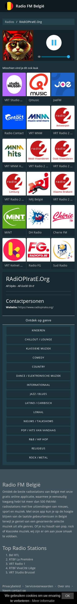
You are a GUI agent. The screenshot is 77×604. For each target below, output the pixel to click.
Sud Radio (60, 265)
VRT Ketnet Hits (15, 265)
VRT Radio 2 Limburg (19, 199)
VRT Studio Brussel (17, 100)
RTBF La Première (21, 559)
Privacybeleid (11, 586)
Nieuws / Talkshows (38, 421)
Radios (9, 22)
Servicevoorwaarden (39, 586)
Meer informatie (43, 601)
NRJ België (36, 199)
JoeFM (57, 100)
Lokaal (38, 412)
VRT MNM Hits (14, 166)
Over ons (64, 586)
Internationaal (38, 385)
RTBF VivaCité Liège (22, 568)
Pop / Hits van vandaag (38, 430)
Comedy (38, 357)
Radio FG (35, 265)
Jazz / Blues (38, 394)
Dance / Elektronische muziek (38, 376)
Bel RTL (14, 555)
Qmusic (34, 100)
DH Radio (35, 232)
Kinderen (38, 330)
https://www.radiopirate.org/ (36, 307)
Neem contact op (14, 590)
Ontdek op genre (38, 320)
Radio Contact (14, 133)
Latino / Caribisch (38, 403)
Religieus (38, 448)
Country (38, 366)
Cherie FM (60, 232)
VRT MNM (35, 133)
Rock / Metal (38, 457)
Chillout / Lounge (38, 339)
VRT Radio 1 (17, 564)
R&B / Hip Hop (38, 439)
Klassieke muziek (38, 348)
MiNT (8, 232)
